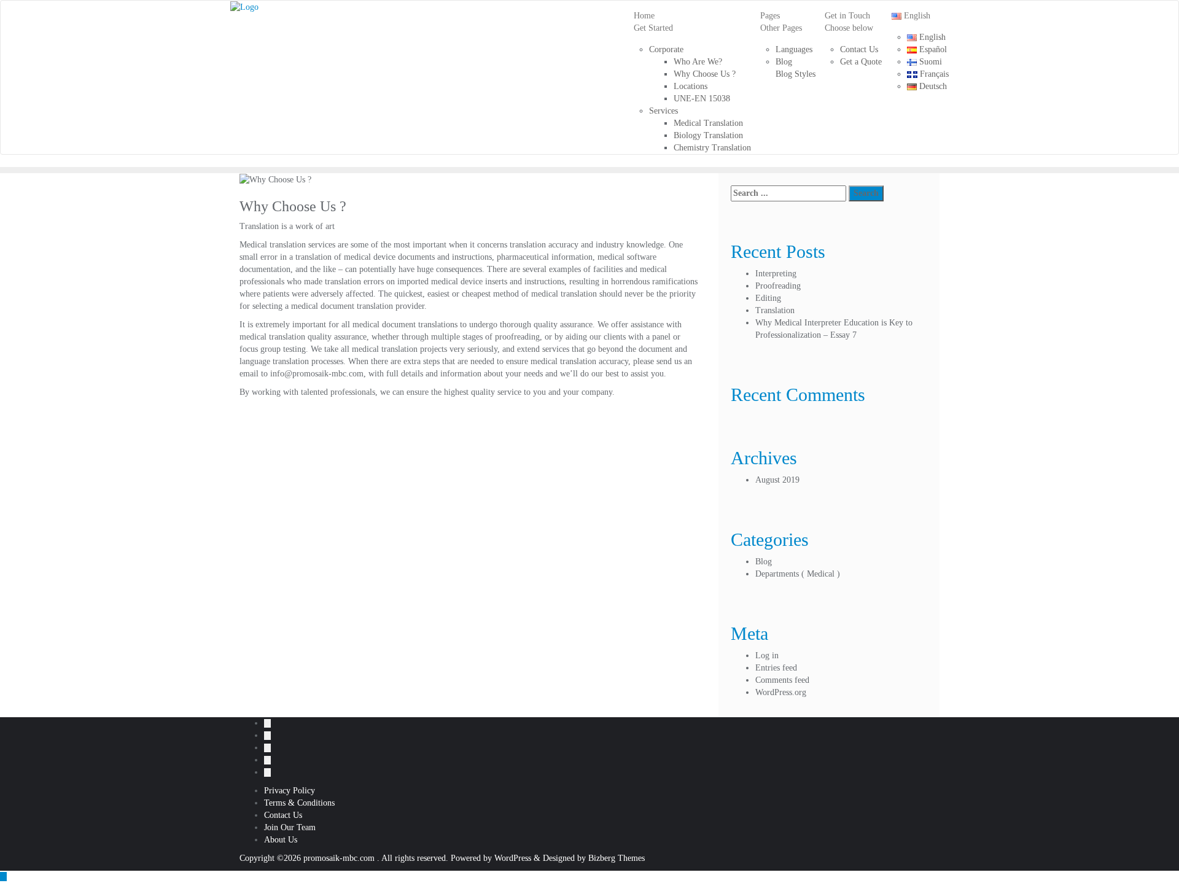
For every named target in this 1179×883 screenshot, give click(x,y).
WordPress (512, 858)
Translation (775, 310)
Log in (767, 655)
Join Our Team (290, 827)
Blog (763, 561)
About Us (280, 839)
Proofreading (778, 285)
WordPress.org (780, 692)
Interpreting (775, 273)
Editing (768, 298)
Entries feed (776, 667)
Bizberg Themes (616, 858)
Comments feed (782, 680)
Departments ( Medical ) (797, 573)
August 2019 (777, 479)
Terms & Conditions (299, 802)
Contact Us (283, 815)
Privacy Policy (289, 790)
